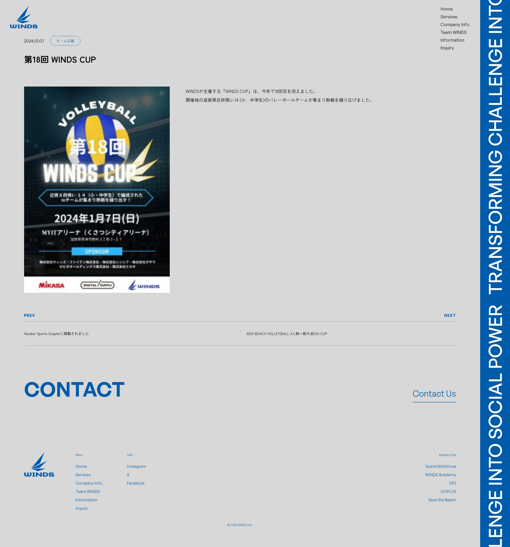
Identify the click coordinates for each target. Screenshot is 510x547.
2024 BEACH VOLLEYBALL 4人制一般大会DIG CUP (286, 333)
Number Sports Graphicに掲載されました (56, 333)
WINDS (243, 524)
